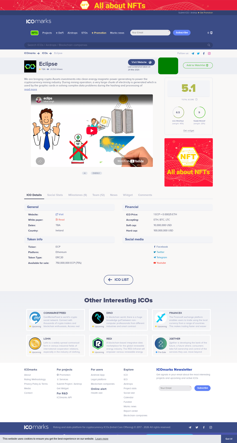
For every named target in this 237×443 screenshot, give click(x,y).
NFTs (35, 32)
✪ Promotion (63, 375)
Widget (128, 195)
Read (61, 219)
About (27, 375)
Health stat (96, 393)
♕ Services (62, 379)
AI (85, 173)
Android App (98, 375)
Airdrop (194, 12)
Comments (145, 195)
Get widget (188, 130)
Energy (96, 173)
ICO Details (34, 195)
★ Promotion (99, 32)
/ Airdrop (77, 384)
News (114, 195)
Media (27, 388)
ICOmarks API (64, 397)
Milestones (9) (77, 195)
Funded (128, 402)
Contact (28, 393)
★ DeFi (60, 32)
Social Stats (55, 195)
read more (30, 89)
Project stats (130, 388)
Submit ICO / (184, 12)
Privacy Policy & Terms (36, 384)
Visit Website (139, 62)
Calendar (128, 397)
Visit (61, 214)
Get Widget (63, 388)
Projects (47, 32)
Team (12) (98, 195)
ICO (126, 375)
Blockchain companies (103, 384)
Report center (131, 411)
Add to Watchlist (196, 65)
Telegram (162, 257)
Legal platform (98, 379)
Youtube (161, 263)
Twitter (160, 252)
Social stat (129, 393)
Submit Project (64, 384)
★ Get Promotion (205, 12)
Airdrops (73, 32)
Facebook (162, 247)
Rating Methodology (35, 379)
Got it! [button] (229, 439)
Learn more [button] (101, 438)
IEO (126, 379)
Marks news (117, 32)
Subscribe (182, 32)
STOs (84, 32)
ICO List (122, 280)
